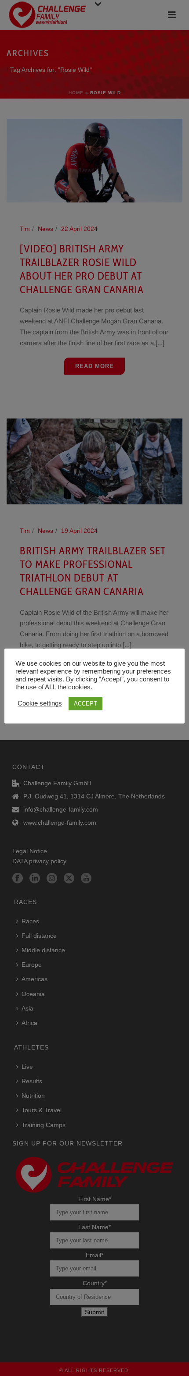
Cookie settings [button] (40, 703)
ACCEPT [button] (85, 703)
